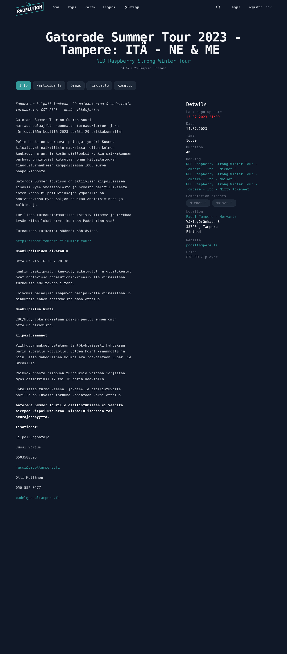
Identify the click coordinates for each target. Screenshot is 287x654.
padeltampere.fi (202, 245)
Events (90, 7)
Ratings (134, 7)
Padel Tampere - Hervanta (211, 217)
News (56, 7)
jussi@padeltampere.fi (38, 467)
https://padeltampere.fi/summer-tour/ (53, 241)
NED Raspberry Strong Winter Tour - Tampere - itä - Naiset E (222, 176)
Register (255, 7)
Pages (72, 7)
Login (236, 7)
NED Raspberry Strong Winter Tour (143, 61)
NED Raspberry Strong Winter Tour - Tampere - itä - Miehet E (222, 166)
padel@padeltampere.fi (38, 498)
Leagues (109, 7)
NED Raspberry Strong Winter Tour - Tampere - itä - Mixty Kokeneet (222, 186)
